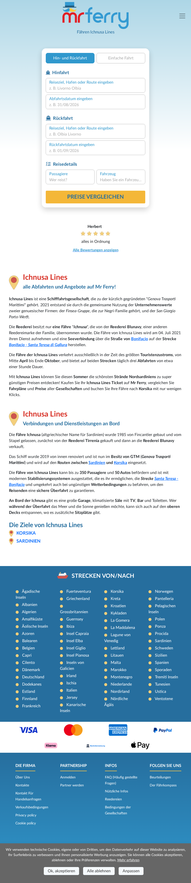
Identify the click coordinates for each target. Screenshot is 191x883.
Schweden (164, 648)
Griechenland (78, 599)
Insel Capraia (77, 634)
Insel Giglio (76, 648)
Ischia (71, 683)
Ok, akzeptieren (61, 871)
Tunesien (162, 684)
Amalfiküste (32, 619)
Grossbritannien (74, 612)
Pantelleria (164, 599)
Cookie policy (25, 823)
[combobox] (95, 88)
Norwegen (164, 591)
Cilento (28, 663)
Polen (160, 619)
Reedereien (113, 799)
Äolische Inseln (35, 626)
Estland (28, 692)
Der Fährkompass (163, 785)
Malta (116, 663)
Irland (71, 676)
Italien (71, 690)
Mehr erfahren (128, 860)
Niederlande (121, 684)
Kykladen (119, 613)
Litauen (117, 655)
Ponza (160, 626)
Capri (27, 655)
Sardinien (97, 463)
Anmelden (68, 777)
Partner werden (72, 785)
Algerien (29, 612)
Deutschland (33, 677)
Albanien (29, 605)
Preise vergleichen (95, 197)
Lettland (118, 648)
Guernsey (74, 619)
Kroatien (118, 606)
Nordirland (120, 692)
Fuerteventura (78, 591)
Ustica (160, 692)
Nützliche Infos (116, 791)
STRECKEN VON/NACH (103, 576)
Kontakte (22, 785)
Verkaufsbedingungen (31, 807)
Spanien (162, 663)
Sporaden (163, 670)
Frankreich (31, 706)
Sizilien (161, 655)
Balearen (29, 641)
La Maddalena (123, 628)
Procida (161, 634)
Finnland (29, 699)
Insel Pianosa (77, 655)
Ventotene (164, 699)
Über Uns (22, 777)
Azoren (28, 634)
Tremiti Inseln (166, 677)
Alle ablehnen (99, 871)
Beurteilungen (160, 777)
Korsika (120, 463)
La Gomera (120, 620)
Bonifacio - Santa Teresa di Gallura (38, 345)
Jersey (71, 698)
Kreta (115, 599)
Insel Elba (74, 641)
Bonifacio (139, 339)
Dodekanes (32, 684)
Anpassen (131, 871)
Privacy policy (25, 815)
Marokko (118, 670)
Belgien (28, 648)
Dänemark (31, 670)
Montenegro (121, 677)
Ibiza (70, 626)
